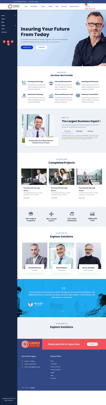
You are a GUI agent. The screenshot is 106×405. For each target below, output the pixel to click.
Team (3, 29)
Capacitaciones (74, 6)
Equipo (51, 6)
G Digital (32, 387)
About (3, 19)
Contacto (64, 6)
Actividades (34, 6)
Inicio (26, 6)
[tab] (67, 131)
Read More (27, 197)
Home (3, 15)
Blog (57, 6)
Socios (43, 6)
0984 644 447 (90, 9)
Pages (3, 25)
